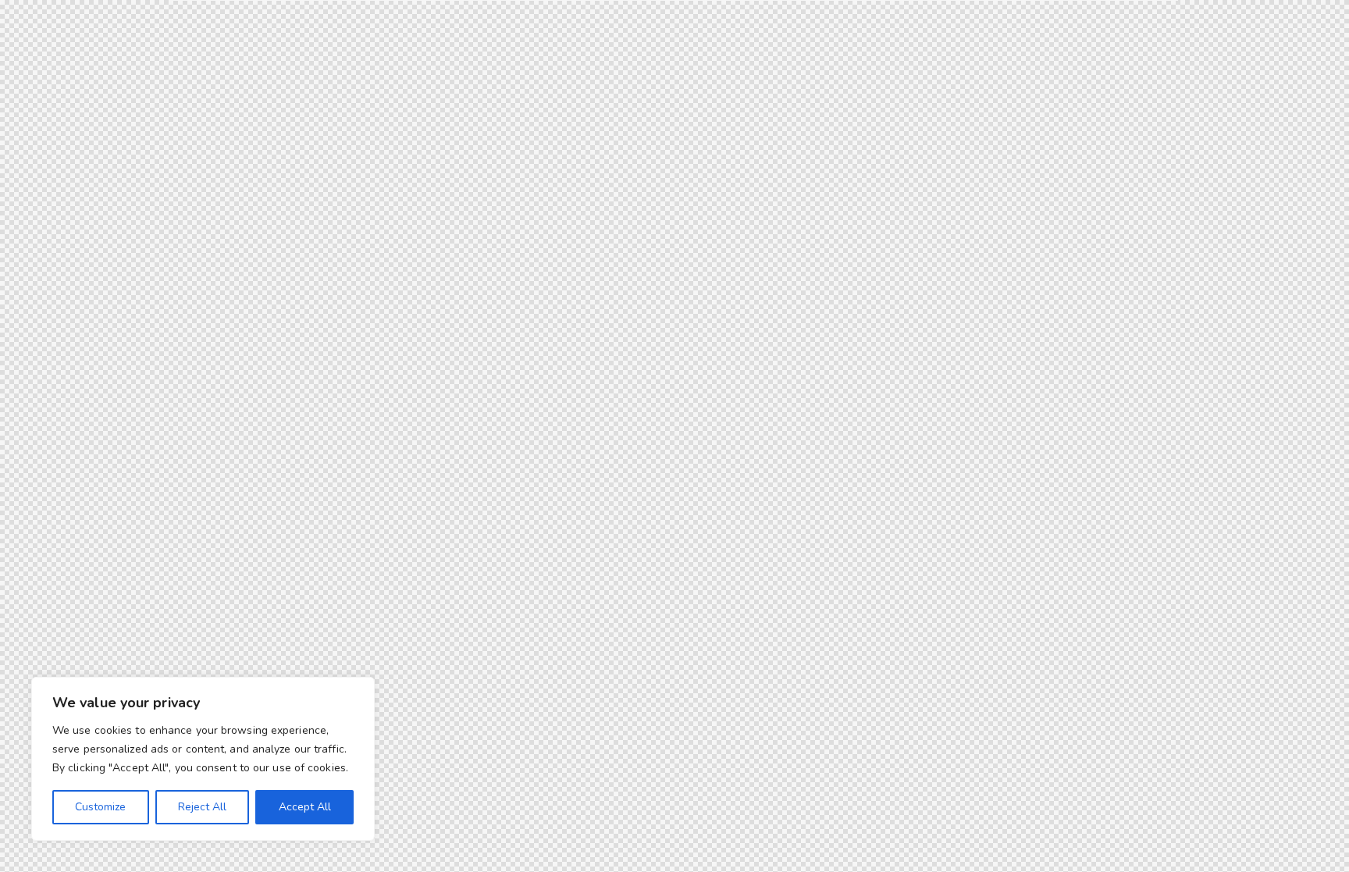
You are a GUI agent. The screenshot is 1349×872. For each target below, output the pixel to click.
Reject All (202, 806)
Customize (100, 806)
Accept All (305, 806)
